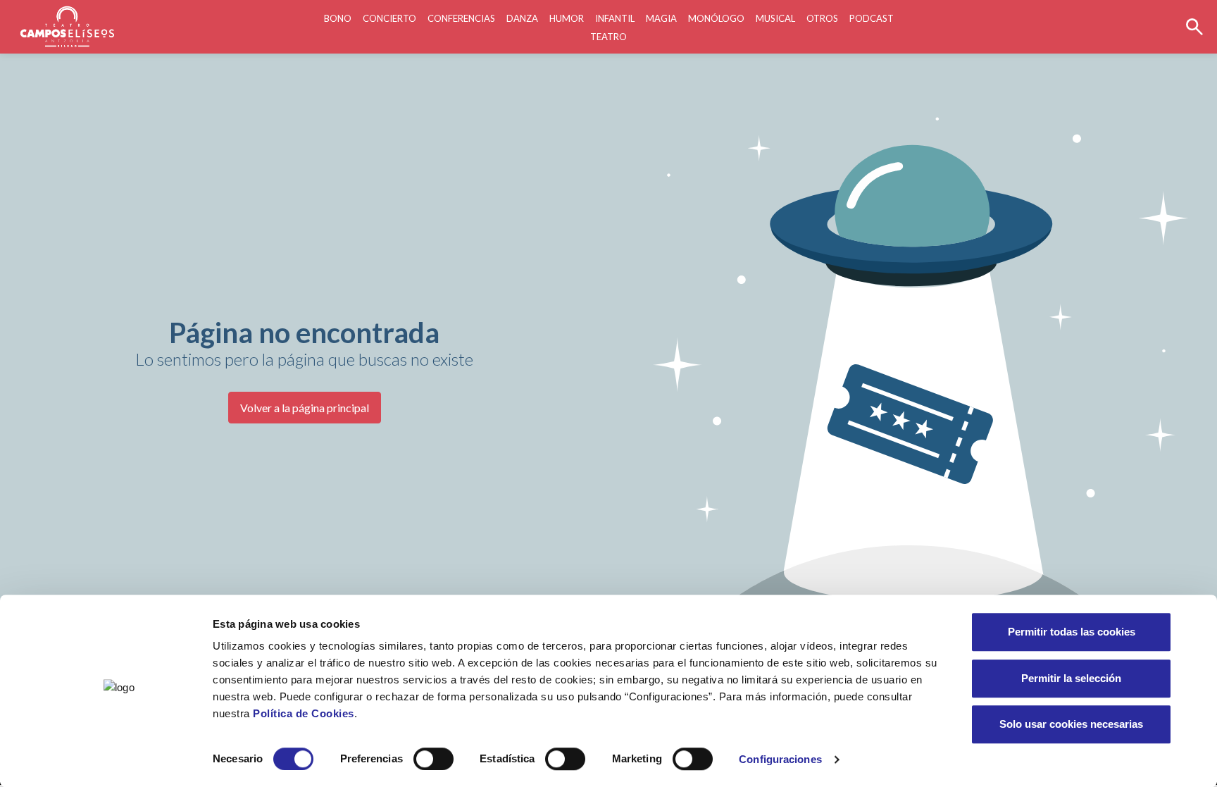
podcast (871, 18)
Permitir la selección (1071, 678)
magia (661, 18)
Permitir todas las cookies (1071, 632)
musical (775, 18)
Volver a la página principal (304, 407)
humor (566, 18)
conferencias (461, 18)
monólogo (716, 18)
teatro (608, 36)
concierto (389, 18)
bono (337, 18)
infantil (615, 18)
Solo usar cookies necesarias (1071, 724)
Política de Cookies (303, 713)
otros (822, 18)
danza (522, 18)
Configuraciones (780, 759)
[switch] (433, 759)
